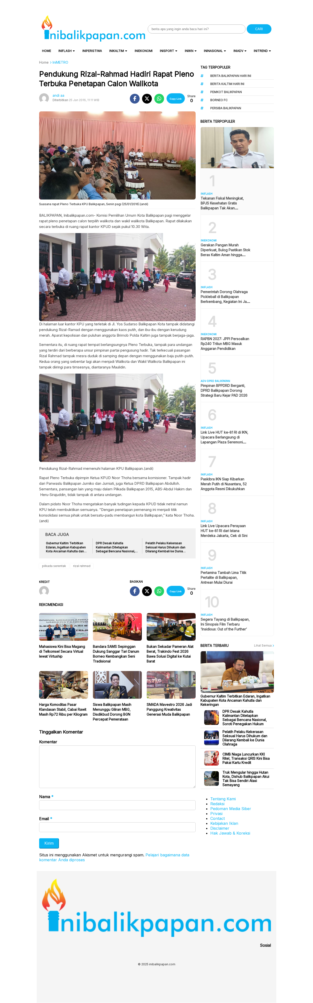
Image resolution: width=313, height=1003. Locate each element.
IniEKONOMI (144, 51)
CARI (259, 29)
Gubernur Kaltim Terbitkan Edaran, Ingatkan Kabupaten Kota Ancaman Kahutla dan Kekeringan (235, 700)
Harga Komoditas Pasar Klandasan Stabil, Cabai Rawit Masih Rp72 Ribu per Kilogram (63, 709)
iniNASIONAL (213, 51)
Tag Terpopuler (215, 67)
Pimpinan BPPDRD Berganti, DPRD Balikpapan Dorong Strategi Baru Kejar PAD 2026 (224, 390)
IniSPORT (167, 51)
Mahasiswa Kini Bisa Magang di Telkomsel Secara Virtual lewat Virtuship (62, 651)
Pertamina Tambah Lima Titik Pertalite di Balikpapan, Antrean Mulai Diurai (223, 577)
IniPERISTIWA (92, 51)
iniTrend (261, 51)
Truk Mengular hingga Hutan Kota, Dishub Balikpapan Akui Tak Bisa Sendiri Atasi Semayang (246, 778)
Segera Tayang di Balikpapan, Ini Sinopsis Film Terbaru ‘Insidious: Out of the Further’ (225, 624)
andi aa (58, 95)
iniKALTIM (116, 51)
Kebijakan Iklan (224, 823)
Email (45, 818)
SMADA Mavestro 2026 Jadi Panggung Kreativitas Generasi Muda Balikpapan (169, 709)
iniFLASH (65, 51)
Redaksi (217, 803)
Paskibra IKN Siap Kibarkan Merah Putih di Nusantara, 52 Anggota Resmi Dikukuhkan (224, 484)
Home (46, 51)
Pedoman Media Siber (230, 808)
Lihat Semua (263, 645)
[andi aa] (46, 591)
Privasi (216, 813)
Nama (46, 796)
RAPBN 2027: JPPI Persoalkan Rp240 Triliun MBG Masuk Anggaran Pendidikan (225, 344)
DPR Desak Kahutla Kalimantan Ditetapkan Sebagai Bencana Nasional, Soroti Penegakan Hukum (245, 717)
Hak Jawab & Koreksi (230, 833)
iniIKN (189, 51)
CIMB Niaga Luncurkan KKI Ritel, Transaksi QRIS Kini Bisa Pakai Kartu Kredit (246, 758)
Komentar (48, 741)
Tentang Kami (223, 798)
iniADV (238, 51)
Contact (217, 818)
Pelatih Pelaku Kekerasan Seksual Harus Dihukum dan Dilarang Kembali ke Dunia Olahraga (245, 738)
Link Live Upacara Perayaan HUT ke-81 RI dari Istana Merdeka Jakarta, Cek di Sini (224, 531)
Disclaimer (219, 828)
